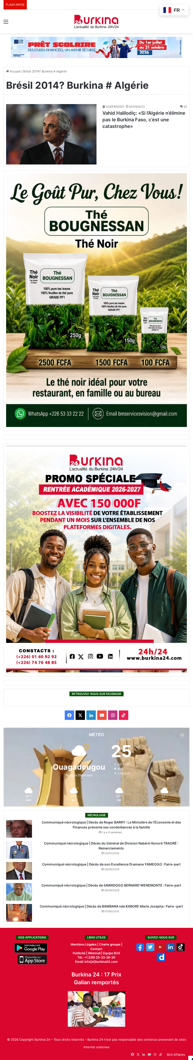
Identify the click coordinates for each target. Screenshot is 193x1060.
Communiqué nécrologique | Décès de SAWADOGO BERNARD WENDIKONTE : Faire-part (111, 885)
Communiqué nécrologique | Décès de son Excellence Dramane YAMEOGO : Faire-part (111, 864)
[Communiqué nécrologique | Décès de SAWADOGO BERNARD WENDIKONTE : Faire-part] (19, 892)
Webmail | (95, 953)
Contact (96, 949)
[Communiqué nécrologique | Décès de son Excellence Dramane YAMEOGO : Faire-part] (19, 871)
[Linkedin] (170, 950)
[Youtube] (160, 950)
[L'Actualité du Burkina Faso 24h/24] (96, 21)
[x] (150, 950)
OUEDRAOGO (115, 106)
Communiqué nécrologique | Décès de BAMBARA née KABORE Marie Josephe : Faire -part (111, 906)
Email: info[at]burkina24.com (96, 961)
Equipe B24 (111, 953)
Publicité (79, 953)
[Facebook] (140, 950)
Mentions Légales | (85, 944)
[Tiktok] (181, 950)
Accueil (14, 71)
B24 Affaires (176, 1054)
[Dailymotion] (161, 960)
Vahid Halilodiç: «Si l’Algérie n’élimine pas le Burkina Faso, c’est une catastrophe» (143, 119)
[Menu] (6, 23)
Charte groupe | (110, 944)
